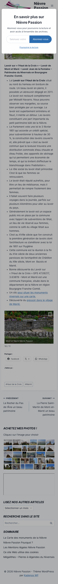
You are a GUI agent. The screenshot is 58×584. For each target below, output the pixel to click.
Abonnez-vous (40, 39)
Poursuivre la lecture (29, 47)
